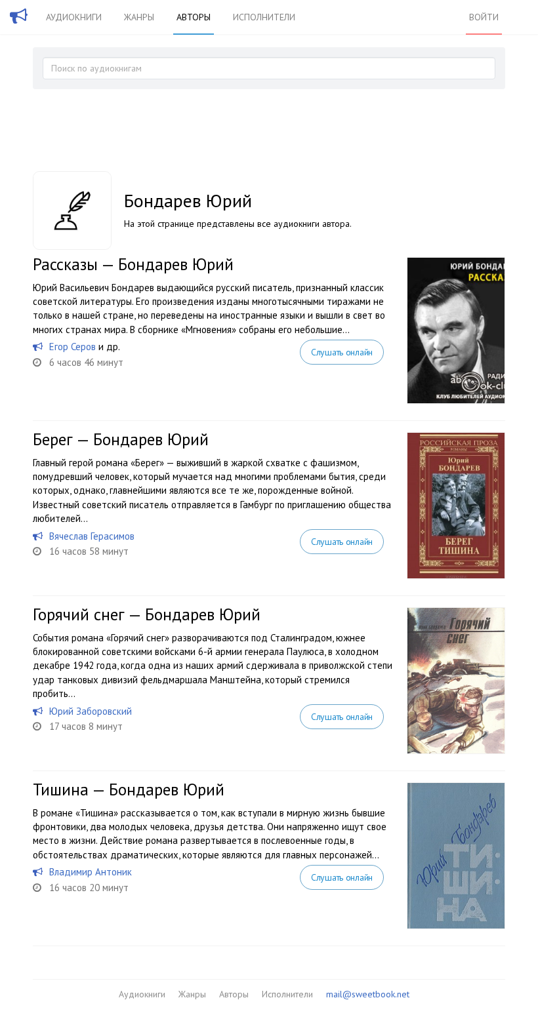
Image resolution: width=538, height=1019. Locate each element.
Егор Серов (72, 346)
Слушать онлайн (342, 352)
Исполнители (264, 17)
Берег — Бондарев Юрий (121, 439)
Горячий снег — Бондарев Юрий (146, 614)
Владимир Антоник (90, 872)
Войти (484, 17)
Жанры (139, 17)
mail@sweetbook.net (367, 994)
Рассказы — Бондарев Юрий (133, 264)
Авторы (193, 17)
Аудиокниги (74, 17)
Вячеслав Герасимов (91, 536)
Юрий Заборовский (90, 711)
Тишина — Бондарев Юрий (128, 789)
